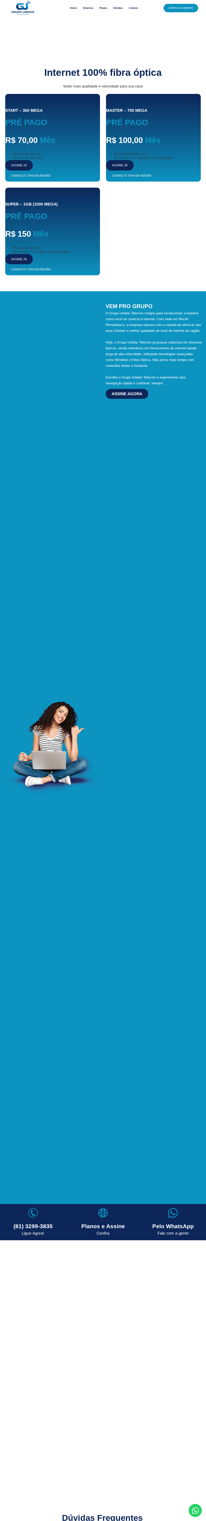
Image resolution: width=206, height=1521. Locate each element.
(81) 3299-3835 (33, 1226)
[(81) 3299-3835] (33, 1213)
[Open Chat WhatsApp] (195, 1510)
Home (73, 8)
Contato (133, 8)
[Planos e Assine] (103, 1213)
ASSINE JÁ (19, 165)
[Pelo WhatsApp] (173, 1213)
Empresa (88, 8)
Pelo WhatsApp (173, 1226)
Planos (103, 8)
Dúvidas (118, 8)
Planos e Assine (103, 1226)
